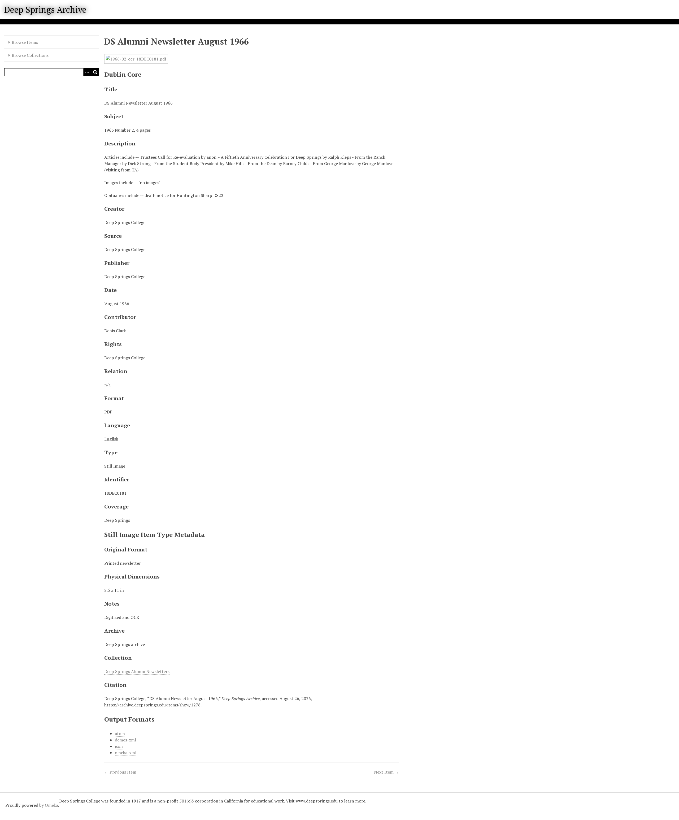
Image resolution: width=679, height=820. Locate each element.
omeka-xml (125, 753)
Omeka (51, 805)
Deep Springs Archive (45, 9)
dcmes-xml (125, 740)
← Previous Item (120, 772)
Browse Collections (30, 55)
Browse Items (25, 42)
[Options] (87, 72)
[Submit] (95, 72)
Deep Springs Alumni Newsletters (136, 671)
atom (120, 733)
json (119, 746)
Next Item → (386, 772)
